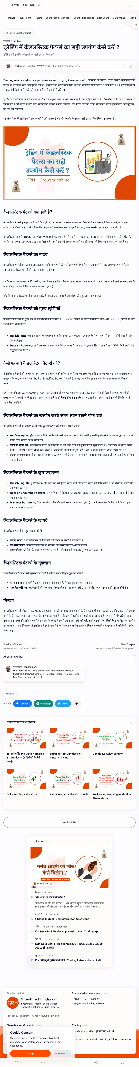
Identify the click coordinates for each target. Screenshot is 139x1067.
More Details (62, 1053)
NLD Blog (82, 1048)
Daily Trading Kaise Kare (22, 794)
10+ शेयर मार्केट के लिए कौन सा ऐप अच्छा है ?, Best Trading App (67, 931)
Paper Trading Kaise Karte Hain (69, 794)
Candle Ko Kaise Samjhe (108, 753)
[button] (22, 703)
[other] (50, 892)
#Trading (9, 693)
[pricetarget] (53, 939)
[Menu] (69, 1062)
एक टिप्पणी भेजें (69, 822)
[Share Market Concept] (58, 18)
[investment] (53, 914)
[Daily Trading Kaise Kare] (26, 779)
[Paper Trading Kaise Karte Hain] (69, 779)
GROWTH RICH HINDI (21, 5)
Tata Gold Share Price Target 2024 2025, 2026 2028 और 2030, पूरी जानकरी (69, 945)
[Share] (96, 1062)
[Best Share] (103, 18)
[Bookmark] (133, 5)
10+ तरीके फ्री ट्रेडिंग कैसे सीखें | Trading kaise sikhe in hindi (68, 960)
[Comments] (122, 1062)
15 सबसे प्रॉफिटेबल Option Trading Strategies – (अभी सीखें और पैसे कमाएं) (25, 757)
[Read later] (124, 66)
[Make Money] (119, 18)
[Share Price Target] (84, 18)
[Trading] (38, 18)
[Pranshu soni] (19, 66)
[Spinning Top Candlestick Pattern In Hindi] (69, 738)
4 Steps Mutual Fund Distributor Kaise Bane (62, 919)
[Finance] (11, 18)
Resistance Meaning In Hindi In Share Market (112, 796)
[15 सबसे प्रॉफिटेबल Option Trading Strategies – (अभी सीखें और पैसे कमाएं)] (26, 738)
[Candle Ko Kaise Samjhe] (112, 738)
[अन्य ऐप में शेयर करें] (77, 703)
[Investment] (25, 18)
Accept (30, 1053)
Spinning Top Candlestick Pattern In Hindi (65, 755)
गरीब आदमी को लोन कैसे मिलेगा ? (50, 897)
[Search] (128, 5)
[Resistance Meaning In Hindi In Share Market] (112, 779)
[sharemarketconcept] (56, 927)
